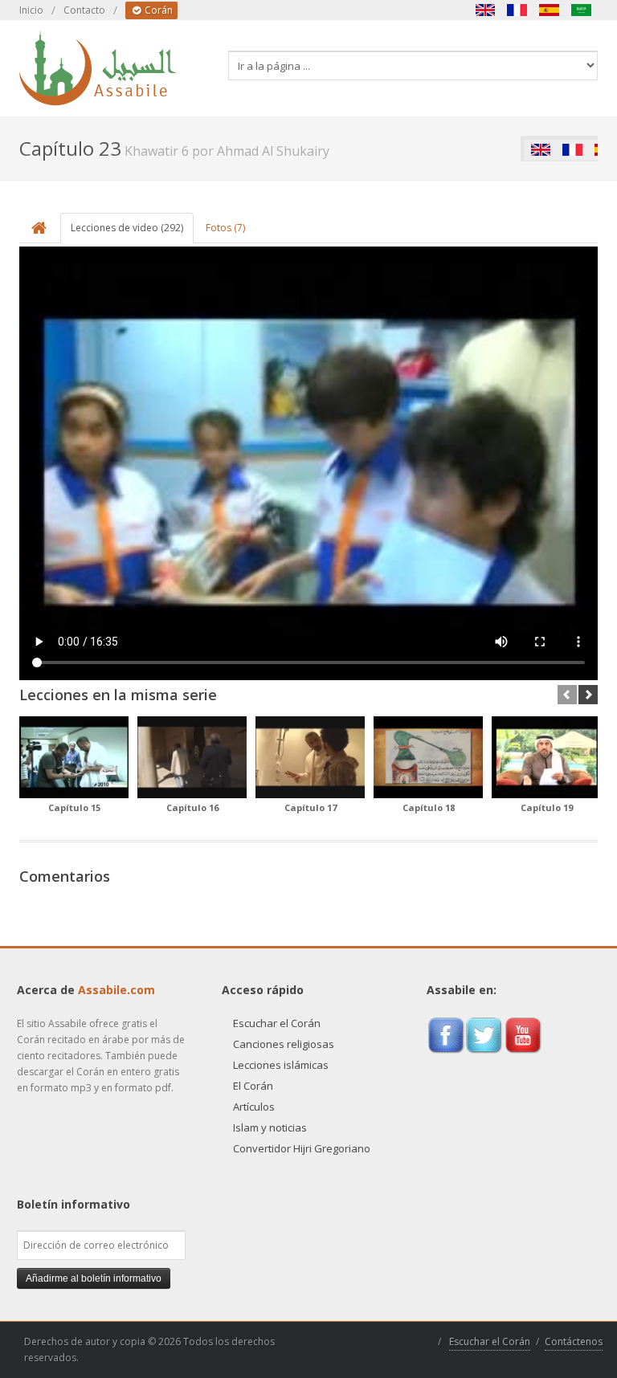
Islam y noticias (270, 1127)
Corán (157, 10)
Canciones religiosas (283, 1044)
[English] (485, 10)
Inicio (31, 10)
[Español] (549, 10)
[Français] (517, 10)
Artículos (254, 1106)
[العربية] (582, 10)
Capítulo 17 (310, 807)
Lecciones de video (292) (127, 227)
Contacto (84, 10)
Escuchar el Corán (277, 1023)
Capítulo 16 (192, 807)
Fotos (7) (225, 227)
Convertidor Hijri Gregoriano (301, 1148)
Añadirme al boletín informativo (93, 1278)
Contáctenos (574, 1341)
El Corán (253, 1085)
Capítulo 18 (428, 807)
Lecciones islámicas (281, 1065)
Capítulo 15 (74, 807)
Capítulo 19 (547, 807)
